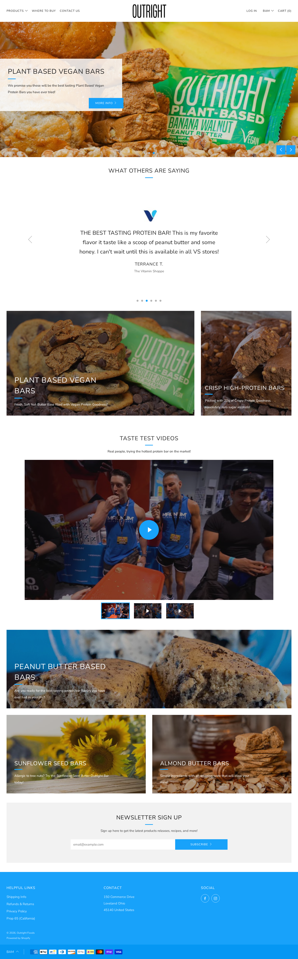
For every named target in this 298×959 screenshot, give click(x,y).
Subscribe (199, 844)
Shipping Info (16, 897)
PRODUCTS (15, 11)
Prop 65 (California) (21, 918)
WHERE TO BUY (44, 11)
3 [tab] (154, 153)
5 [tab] (156, 301)
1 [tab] (145, 153)
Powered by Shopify (18, 938)
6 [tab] (160, 301)
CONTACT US (70, 11)
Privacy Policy (17, 911)
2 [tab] (149, 153)
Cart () (284, 11)
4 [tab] (151, 301)
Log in (252, 11)
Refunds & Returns (20, 904)
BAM (266, 11)
